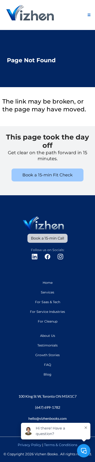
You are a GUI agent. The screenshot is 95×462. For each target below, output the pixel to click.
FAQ (47, 365)
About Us (47, 336)
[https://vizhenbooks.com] (31, 14)
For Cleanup (47, 321)
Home (48, 283)
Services (47, 292)
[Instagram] (60, 256)
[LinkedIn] (34, 256)
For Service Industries (47, 312)
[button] (89, 15)
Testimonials (47, 345)
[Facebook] (47, 256)
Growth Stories (47, 355)
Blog (47, 374)
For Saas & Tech (47, 302)
